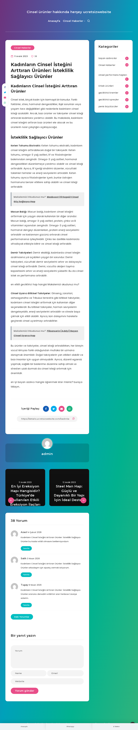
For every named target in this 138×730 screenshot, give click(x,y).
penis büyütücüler (108, 106)
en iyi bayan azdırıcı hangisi (27, 382)
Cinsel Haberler (73, 21)
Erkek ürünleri (106, 85)
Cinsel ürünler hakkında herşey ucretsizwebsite (69, 12)
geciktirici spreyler (109, 99)
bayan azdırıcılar (108, 58)
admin (47, 454)
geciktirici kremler (108, 92)
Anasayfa (54, 21)
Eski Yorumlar (21, 617)
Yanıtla (26, 548)
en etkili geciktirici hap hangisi (29, 284)
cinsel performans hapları (113, 75)
